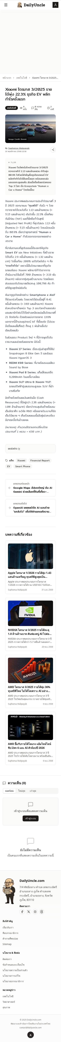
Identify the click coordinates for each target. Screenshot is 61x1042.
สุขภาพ (6, 1007)
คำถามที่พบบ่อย (10, 938)
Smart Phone (22, 466)
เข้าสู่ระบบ (30, 818)
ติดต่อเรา (7, 959)
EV (8, 466)
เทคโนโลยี (21, 77)
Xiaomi (21, 460)
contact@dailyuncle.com (30, 1027)
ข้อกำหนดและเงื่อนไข (14, 964)
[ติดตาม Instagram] (35, 911)
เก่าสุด (33, 790)
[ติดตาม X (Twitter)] (28, 911)
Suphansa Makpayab (18, 148)
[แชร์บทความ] (53, 149)
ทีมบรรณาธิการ (10, 933)
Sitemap (7, 944)
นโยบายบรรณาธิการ (13, 981)
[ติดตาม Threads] (41, 911)
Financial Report (40, 460)
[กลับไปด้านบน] (30, 1035)
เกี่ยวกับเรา (8, 927)
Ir (19, 448)
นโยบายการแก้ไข (11, 975)
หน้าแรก (7, 77)
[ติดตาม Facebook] (22, 911)
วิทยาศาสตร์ (9, 1001)
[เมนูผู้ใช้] (55, 5)
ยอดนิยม (9, 790)
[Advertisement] (30, 42)
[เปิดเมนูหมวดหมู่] (6, 5)
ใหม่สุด (21, 790)
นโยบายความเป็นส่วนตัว (15, 970)
